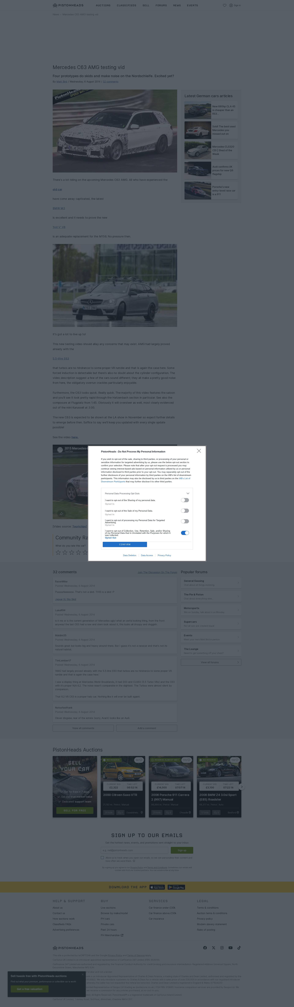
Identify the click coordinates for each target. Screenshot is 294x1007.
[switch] (185, 500)
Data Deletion (129, 555)
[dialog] (147, 503)
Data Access (147, 555)
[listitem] (147, 493)
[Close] (200, 452)
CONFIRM (125, 544)
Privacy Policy (164, 555)
